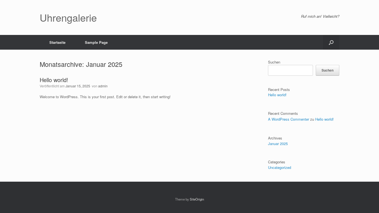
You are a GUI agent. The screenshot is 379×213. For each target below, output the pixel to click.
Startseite (57, 42)
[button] (331, 42)
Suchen (274, 62)
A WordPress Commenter (288, 119)
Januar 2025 (278, 143)
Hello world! (54, 80)
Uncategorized (279, 167)
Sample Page (96, 42)
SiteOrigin (197, 199)
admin (103, 85)
